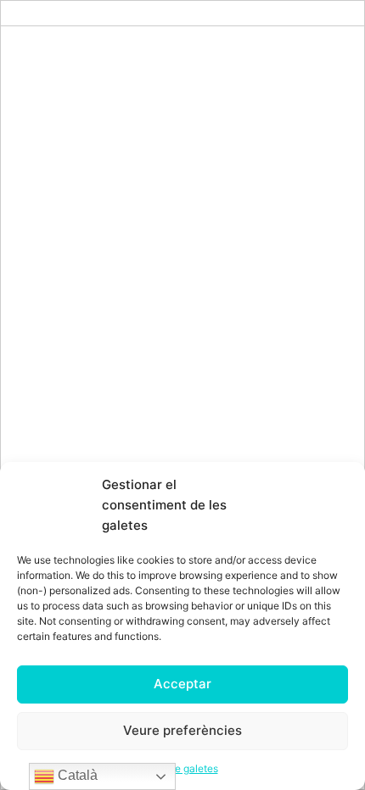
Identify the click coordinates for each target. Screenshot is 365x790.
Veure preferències (182, 730)
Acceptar (182, 684)
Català (76, 775)
